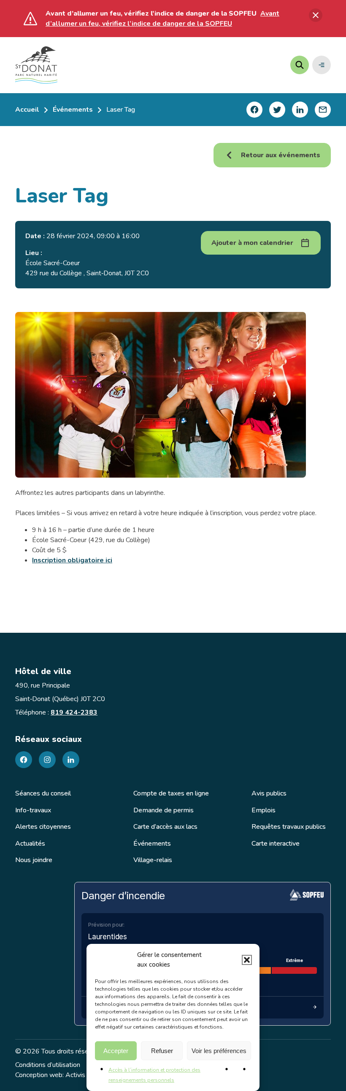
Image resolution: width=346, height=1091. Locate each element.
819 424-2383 (74, 712)
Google (283, 283)
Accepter (115, 1050)
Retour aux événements (280, 155)
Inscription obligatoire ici (72, 560)
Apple (281, 267)
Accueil (27, 109)
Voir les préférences (219, 1050)
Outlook (284, 300)
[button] (247, 960)
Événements (73, 109)
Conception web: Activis (50, 1075)
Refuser (162, 1050)
